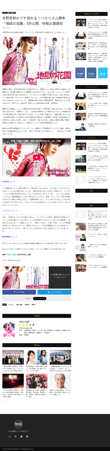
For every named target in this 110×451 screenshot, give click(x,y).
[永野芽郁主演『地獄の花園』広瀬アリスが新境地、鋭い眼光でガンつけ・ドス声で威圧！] (36, 357)
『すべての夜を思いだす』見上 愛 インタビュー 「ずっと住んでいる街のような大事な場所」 (98, 158)
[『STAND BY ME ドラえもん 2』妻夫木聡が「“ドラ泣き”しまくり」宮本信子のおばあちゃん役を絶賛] (60, 357)
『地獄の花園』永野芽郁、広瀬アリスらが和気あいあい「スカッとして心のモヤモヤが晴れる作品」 (12, 369)
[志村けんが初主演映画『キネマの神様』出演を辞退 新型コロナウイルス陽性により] (60, 381)
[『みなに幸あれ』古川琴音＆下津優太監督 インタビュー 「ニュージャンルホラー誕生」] (80, 169)
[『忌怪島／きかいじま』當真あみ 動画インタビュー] (80, 247)
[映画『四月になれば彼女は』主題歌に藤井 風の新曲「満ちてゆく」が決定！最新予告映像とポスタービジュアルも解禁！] (80, 226)
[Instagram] (15, 436)
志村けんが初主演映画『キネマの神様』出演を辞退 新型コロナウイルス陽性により (60, 392)
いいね (80, 68)
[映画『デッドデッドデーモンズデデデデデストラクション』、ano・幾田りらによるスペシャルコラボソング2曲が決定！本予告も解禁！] (80, 214)
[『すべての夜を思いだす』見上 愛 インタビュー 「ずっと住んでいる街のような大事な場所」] (80, 159)
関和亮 (33, 304)
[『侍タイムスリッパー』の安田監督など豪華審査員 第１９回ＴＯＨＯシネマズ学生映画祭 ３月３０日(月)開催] (80, 35)
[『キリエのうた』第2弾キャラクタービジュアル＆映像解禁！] (80, 258)
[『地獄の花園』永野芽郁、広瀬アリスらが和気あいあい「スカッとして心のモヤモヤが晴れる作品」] (13, 357)
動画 (10, 13)
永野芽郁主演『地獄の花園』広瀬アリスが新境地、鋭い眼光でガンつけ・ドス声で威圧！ (36, 369)
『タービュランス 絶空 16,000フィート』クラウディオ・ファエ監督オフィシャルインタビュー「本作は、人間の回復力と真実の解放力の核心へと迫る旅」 (97, 23)
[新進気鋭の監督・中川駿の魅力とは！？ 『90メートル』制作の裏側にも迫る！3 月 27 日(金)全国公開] (80, 45)
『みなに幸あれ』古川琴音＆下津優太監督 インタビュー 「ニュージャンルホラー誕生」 (97, 168)
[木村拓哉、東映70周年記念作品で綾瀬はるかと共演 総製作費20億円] (80, 116)
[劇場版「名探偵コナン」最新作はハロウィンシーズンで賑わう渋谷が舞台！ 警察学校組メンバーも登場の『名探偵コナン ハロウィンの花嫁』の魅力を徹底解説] (80, 56)
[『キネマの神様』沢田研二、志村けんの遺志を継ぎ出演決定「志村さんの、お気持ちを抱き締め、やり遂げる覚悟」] (13, 381)
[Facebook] (10, 436)
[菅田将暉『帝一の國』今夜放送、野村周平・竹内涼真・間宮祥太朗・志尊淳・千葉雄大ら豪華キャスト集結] (36, 381)
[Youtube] (27, 436)
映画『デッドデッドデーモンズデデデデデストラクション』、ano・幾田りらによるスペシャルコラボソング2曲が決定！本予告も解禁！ (97, 215)
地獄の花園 (29, 32)
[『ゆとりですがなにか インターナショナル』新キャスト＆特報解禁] (80, 268)
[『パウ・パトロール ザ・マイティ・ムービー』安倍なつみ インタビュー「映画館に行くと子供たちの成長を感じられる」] (80, 179)
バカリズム (11, 304)
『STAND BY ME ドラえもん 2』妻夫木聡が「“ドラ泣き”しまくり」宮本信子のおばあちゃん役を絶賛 (60, 369)
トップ (4, 10)
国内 (14, 13)
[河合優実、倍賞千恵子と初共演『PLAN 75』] (80, 127)
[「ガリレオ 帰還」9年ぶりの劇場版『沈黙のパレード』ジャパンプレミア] (80, 106)
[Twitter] (21, 436)
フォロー (91, 68)
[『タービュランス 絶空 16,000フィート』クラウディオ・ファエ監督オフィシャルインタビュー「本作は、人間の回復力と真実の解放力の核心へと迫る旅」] (80, 22)
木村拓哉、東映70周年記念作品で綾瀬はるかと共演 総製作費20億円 (97, 115)
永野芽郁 (27, 304)
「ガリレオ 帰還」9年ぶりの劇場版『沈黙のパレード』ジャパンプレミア (97, 105)
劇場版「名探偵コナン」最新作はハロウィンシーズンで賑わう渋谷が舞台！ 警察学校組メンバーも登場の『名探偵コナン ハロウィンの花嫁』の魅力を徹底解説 (98, 57)
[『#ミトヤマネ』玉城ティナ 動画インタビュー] (80, 237)
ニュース (10, 10)
